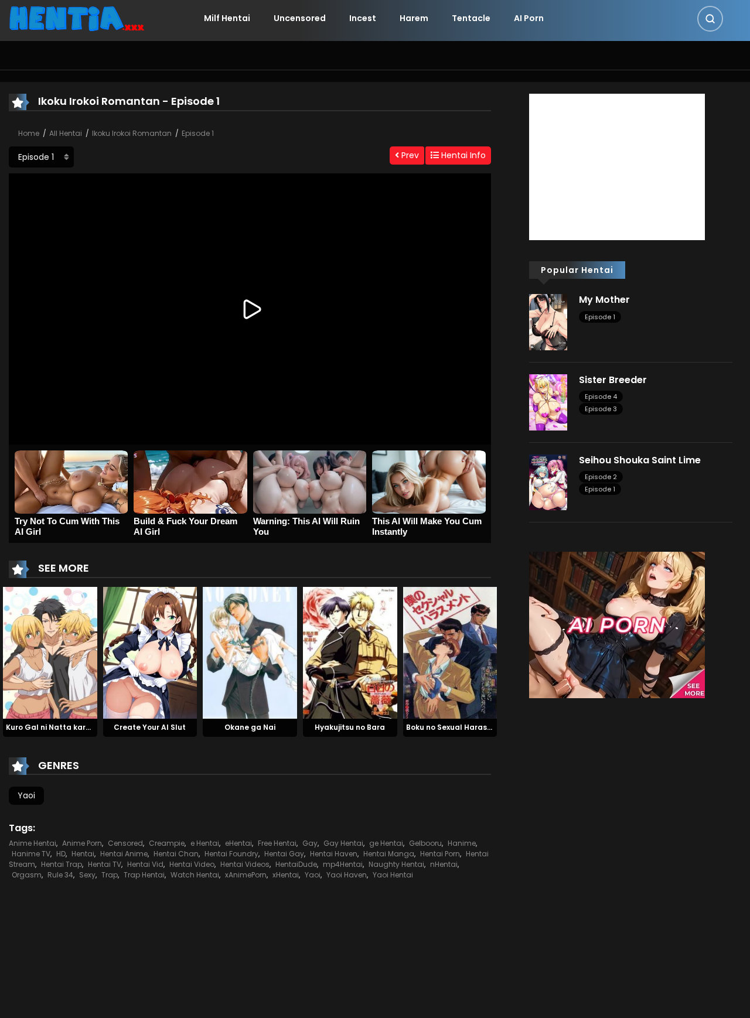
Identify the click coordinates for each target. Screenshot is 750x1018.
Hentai (82, 854)
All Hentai (65, 133)
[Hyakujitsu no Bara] (350, 652)
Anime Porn (82, 843)
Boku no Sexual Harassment (458, 727)
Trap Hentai (144, 875)
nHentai (444, 864)
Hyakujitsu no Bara (350, 727)
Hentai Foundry (231, 854)
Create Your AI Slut (150, 727)
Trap (109, 875)
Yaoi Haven (346, 875)
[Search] (710, 19)
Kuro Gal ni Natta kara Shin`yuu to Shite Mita (90, 727)
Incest (362, 18)
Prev (409, 155)
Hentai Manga (388, 854)
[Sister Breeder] (548, 402)
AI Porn (529, 18)
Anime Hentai (32, 843)
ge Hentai (386, 843)
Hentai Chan (176, 854)
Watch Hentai (195, 875)
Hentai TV (104, 864)
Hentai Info (462, 155)
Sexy (87, 875)
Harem (414, 18)
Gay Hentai (343, 843)
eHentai (238, 843)
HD (61, 854)
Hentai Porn (440, 854)
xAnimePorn (246, 875)
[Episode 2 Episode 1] (41, 157)
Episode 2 (601, 476)
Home (28, 133)
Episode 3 (601, 409)
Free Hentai (277, 843)
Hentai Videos (245, 864)
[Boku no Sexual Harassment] (450, 652)
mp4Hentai (343, 864)
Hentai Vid (145, 864)
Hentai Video (191, 864)
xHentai (285, 875)
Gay (310, 843)
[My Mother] (548, 321)
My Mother (604, 299)
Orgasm (27, 875)
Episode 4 (601, 396)
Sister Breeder (613, 380)
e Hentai (204, 843)
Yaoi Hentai (393, 875)
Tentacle (471, 18)
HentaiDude (296, 864)
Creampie (167, 843)
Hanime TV (31, 854)
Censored (125, 843)
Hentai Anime (124, 854)
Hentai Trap (61, 864)
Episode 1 (198, 133)
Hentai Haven (333, 854)
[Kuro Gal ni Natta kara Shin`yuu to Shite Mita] (50, 652)
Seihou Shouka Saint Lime (640, 460)
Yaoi (26, 795)
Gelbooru (425, 843)
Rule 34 (60, 875)
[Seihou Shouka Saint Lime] (548, 481)
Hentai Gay (284, 854)
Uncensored (300, 18)
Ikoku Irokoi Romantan (132, 133)
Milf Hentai (227, 18)
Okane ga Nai (249, 727)
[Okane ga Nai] (250, 652)
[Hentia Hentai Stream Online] (77, 17)
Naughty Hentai (396, 864)
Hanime (462, 843)
